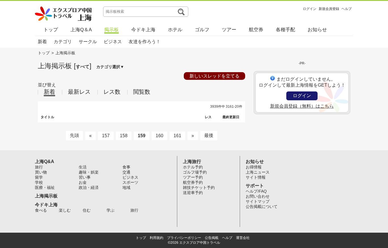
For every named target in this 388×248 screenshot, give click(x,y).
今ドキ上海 (143, 29)
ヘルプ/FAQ (256, 191)
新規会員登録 (329, 9)
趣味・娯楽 (89, 172)
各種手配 (285, 29)
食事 (126, 167)
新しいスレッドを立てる (214, 76)
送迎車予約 (193, 192)
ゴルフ (202, 29)
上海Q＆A (81, 29)
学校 (39, 182)
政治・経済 (89, 187)
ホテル (175, 29)
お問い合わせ (258, 196)
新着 (42, 41)
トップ (50, 29)
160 (159, 135)
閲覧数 (141, 92)
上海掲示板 (46, 195)
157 (106, 135)
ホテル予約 (193, 167)
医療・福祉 (45, 187)
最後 (208, 135)
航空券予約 (193, 182)
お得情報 (254, 167)
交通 (126, 172)
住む (87, 210)
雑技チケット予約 (199, 187)
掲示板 (111, 29)
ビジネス (113, 41)
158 (124, 135)
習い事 (85, 177)
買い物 (41, 172)
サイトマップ (258, 201)
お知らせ (317, 29)
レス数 (111, 92)
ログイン (309, 9)
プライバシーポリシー (184, 238)
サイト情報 (256, 177)
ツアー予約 (193, 177)
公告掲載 (211, 238)
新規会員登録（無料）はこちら (302, 106)
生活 (83, 167)
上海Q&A (44, 161)
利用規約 (156, 238)
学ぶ (110, 210)
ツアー (229, 29)
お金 (83, 182)
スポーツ (130, 182)
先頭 (74, 135)
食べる (41, 210)
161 (177, 135)
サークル (88, 41)
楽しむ (65, 210)
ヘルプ (346, 9)
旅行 (39, 167)
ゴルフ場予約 (195, 172)
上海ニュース (258, 172)
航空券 (256, 29)
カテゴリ (63, 41)
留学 (39, 177)
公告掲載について (262, 206)
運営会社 (243, 238)
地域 (126, 187)
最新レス (79, 92)
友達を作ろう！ (144, 41)
